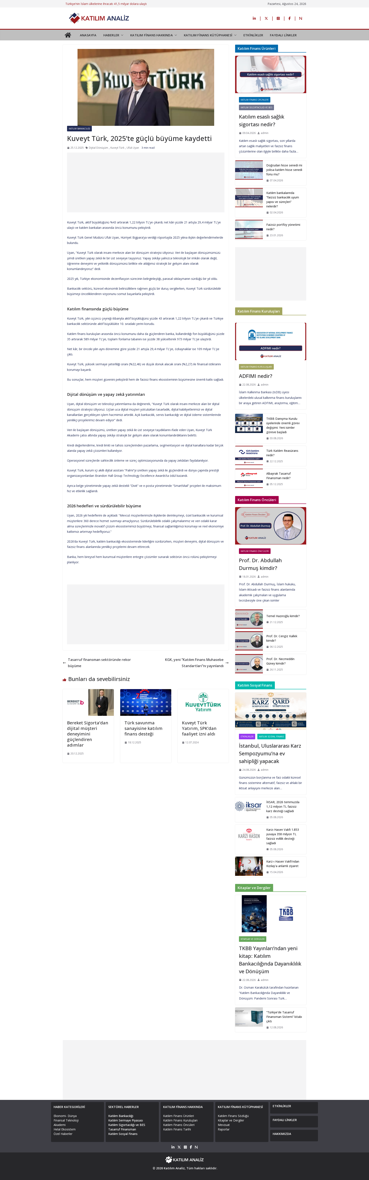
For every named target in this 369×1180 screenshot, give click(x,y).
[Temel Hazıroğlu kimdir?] (249, 619)
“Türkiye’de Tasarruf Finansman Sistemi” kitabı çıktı (284, 1016)
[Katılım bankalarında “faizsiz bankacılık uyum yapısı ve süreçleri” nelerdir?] (249, 202)
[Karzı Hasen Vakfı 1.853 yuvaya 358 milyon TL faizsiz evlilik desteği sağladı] (249, 839)
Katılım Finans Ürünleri (255, 99)
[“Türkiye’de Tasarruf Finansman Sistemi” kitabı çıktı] (249, 1019)
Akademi (60, 1125)
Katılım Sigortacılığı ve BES (256, 107)
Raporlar (224, 1129)
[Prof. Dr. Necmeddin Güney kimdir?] (249, 664)
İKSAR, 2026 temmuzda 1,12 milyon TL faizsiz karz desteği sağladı (282, 806)
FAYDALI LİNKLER (283, 35)
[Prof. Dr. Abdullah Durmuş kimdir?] (270, 526)
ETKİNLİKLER (253, 35)
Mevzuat (224, 1125)
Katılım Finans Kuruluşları (256, 366)
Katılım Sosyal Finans (271, 736)
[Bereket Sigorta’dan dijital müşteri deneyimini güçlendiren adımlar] (88, 692)
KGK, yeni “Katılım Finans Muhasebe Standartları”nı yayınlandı (194, 662)
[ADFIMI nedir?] (270, 341)
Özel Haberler (63, 1134)
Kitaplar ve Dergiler (253, 939)
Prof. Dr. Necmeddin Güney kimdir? (280, 661)
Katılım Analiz (174, 1168)
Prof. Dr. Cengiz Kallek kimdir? (281, 638)
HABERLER (111, 35)
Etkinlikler (247, 736)
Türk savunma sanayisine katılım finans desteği (143, 728)
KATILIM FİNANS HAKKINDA (151, 35)
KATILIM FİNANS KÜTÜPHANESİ (208, 35)
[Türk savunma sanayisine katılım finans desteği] (145, 692)
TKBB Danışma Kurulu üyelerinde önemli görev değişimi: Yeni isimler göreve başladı (283, 425)
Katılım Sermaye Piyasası (125, 1120)
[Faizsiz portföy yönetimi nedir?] (249, 230)
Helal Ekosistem (65, 1129)
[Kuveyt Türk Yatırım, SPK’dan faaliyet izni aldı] (203, 692)
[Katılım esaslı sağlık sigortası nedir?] (270, 74)
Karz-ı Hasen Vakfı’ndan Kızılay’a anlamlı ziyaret (282, 863)
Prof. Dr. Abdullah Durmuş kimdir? (260, 564)
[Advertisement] (145, 182)
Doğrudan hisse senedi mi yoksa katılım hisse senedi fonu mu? (284, 169)
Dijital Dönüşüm (98, 148)
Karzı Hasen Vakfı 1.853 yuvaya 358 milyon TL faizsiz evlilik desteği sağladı (282, 836)
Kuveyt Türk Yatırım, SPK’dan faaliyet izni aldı (199, 728)
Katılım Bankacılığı (79, 128)
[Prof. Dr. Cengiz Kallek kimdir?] (249, 641)
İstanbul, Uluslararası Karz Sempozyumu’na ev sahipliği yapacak (270, 753)
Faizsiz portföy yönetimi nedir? (283, 227)
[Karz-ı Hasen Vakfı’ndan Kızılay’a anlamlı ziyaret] (249, 867)
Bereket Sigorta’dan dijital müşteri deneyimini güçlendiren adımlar (87, 734)
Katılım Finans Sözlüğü (233, 1116)
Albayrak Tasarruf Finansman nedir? (278, 475)
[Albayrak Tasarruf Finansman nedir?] (249, 479)
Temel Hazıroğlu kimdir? (283, 616)
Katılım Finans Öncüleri (255, 551)
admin (264, 133)
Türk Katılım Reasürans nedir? (282, 453)
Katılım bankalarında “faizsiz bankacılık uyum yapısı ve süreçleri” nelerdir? (282, 199)
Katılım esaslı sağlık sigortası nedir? (261, 120)
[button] (121, 35)
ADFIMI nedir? (255, 375)
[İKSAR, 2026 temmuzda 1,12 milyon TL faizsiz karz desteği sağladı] (249, 809)
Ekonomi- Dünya (65, 1116)
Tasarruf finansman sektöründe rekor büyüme (99, 662)
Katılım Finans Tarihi (177, 1129)
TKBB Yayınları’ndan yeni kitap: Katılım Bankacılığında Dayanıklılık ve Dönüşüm (270, 960)
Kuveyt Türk (117, 148)
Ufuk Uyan (133, 148)
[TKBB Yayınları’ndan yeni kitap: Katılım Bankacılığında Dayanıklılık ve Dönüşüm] (270, 913)
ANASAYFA (88, 35)
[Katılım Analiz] (67, 35)
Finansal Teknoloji (66, 1120)
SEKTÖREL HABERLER (123, 1107)
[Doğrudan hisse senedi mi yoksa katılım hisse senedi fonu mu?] (249, 172)
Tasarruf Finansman (122, 1129)
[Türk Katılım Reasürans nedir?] (249, 456)
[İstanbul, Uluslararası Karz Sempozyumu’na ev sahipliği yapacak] (270, 711)
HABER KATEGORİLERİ (69, 1107)
